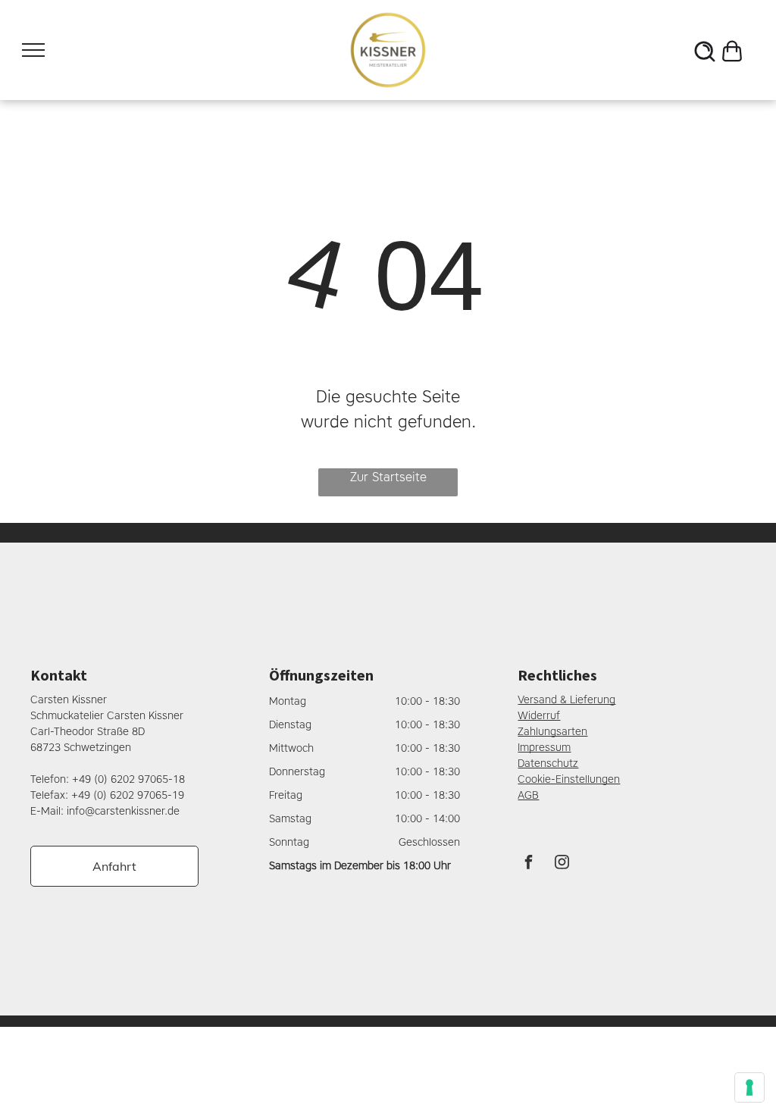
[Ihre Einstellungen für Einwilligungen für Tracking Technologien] (749, 1087)
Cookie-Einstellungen (569, 779)
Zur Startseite (388, 477)
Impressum (544, 747)
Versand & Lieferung (566, 699)
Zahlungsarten (552, 731)
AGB (528, 795)
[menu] (33, 50)
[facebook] (528, 864)
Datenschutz (548, 763)
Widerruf (539, 715)
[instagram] (561, 864)
